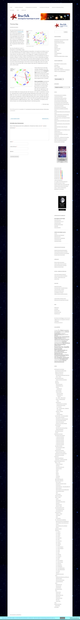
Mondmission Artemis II (58, 41)
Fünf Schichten (58, 390)
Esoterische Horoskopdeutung (60, 453)
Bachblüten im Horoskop (59, 189)
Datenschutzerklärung (59, 458)
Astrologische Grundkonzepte (60, 370)
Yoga (56, 590)
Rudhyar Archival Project (59, 266)
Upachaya (58, 477)
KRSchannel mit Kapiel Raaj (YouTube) (61, 300)
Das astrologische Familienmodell (60, 101)
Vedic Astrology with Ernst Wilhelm (60, 275)
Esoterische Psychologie (59, 455)
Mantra (55, 351)
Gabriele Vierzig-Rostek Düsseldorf (60, 250)
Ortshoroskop (46, 109)
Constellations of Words (58, 292)
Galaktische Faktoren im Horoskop (60, 138)
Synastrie (56, 360)
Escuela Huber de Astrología (59, 254)
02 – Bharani (58, 533)
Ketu (55, 344)
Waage (55, 51)
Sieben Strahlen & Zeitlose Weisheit (60, 294)
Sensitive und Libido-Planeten (61, 423)
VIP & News (12, 10)
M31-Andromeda (59, 350)
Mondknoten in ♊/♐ (58, 175)
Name (11, 141)
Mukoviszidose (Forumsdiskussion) (62, 489)
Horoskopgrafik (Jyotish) (59, 507)
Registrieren (56, 307)
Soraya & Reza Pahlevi (60, 491)
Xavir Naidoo (58, 494)
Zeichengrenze (59, 362)
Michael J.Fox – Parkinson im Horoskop (61, 137)
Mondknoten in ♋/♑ (58, 177)
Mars (58, 351)
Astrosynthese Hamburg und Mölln (61, 251)
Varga (56, 583)
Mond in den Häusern (60, 421)
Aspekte (57, 387)
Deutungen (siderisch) (59, 480)
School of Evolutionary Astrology (60, 265)
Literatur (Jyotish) (58, 528)
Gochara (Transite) (58, 495)
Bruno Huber (58, 482)
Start (11, 7)
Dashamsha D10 (57, 236)
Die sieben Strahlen (58, 446)
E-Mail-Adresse (13, 146)
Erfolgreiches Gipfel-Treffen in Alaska (61, 56)
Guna (57, 516)
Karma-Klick (66, 343)
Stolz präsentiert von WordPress (15, 614)
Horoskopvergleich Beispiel (61, 420)
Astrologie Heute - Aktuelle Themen (61, 288)
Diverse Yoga (58, 592)
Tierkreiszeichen (60, 414)
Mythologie (64, 352)
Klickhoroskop (61, 344)
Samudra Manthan (59, 581)
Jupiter (64, 341)
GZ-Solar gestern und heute (59, 141)
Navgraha (58, 503)
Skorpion (56, 47)
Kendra (57, 470)
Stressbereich (64, 359)
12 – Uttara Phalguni (59, 548)
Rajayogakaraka (59, 504)
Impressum (24, 10)
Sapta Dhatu (56, 356)
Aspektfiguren (59, 388)
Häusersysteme (59, 468)
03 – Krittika (58, 534)
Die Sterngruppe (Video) (60, 447)
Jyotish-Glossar (58, 512)
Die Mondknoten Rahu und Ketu (60, 98)
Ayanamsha (58, 515)
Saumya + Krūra (59, 506)
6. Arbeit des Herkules (60, 444)
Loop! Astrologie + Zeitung (59, 289)
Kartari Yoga (58, 593)
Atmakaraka (57, 331)
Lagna (57, 471)
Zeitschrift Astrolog (57, 286)
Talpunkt (59, 396)
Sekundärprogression (59, 431)
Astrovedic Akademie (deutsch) (60, 274)
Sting (57, 492)
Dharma (56, 335)
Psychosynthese (59, 355)
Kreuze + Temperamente (60, 399)
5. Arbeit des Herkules (60, 443)
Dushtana (58, 465)
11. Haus (60, 330)
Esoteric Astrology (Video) (60, 452)
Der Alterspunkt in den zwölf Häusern (61, 102)
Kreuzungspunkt (57, 227)
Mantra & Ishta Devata (60, 580)
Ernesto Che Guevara (58, 132)
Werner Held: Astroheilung (59, 262)
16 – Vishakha (58, 554)
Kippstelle (56, 226)
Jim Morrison (58, 485)
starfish (55, 68)
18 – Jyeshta (58, 557)
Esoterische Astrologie (44, 7)
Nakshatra (57, 530)
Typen (58, 400)
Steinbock (56, 45)
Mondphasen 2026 (57, 169)
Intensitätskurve (60, 394)
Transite (60, 360)
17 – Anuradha (58, 556)
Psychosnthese (58, 424)
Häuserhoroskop (57, 223)
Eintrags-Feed (56, 310)
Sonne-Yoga (58, 601)
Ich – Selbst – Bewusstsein (61, 397)
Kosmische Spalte (61, 346)
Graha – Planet (58, 497)
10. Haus (56, 330)
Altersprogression (59, 384)
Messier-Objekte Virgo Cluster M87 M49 (61, 184)
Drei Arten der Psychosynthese (61, 427)
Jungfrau (56, 54)
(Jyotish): (64, 232)
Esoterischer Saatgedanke (61, 336)
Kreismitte (58, 348)
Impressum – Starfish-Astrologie (61, 459)
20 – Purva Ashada (59, 560)
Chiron (55, 110)
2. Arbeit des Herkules (60, 438)
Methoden (57, 382)
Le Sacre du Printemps (58, 96)
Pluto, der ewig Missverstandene (60, 140)
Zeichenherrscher (57, 220)
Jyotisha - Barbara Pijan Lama (59, 277)
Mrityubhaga (58, 500)
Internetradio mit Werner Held (60, 298)
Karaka (55, 233)
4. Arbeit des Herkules (60, 441)
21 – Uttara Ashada (59, 562)
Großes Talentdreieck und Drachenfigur (61, 114)
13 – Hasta (58, 549)
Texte (56, 575)
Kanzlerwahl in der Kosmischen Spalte (61, 39)
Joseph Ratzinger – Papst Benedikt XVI (63, 486)
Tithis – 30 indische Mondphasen (60, 116)
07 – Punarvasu (59, 540)
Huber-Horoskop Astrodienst (61, 379)
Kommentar (13, 127)
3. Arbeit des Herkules (60, 440)
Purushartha (58, 518)
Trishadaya (58, 476)
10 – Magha (58, 545)
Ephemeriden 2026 (57, 168)
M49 (66, 350)
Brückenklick (62, 331)
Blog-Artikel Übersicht (59, 479)
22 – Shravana (58, 563)
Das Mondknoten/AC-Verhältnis (60, 95)
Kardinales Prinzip (58, 343)
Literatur (56, 381)
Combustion (63, 333)
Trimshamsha (58, 587)
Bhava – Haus (57, 462)
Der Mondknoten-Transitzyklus (60, 107)
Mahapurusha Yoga (59, 595)
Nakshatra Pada (57, 48)
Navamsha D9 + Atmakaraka (59, 238)
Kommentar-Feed (57, 312)
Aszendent (66, 330)
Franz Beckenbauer (58, 53)
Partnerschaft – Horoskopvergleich (61, 415)
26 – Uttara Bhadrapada (60, 569)
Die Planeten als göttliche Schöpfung (61, 108)
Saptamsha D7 (62, 356)
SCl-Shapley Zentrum (61, 357)
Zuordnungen (58, 449)
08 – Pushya (58, 542)
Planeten (58, 412)
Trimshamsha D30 (57, 239)
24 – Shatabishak (59, 566)
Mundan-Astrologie (39, 109)
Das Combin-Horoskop (60, 417)
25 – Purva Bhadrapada (60, 568)
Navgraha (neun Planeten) (59, 235)
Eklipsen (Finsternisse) (59, 372)
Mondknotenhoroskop (58, 224)
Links (18, 10)
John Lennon (56, 50)
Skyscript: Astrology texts (59, 291)
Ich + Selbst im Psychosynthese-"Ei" (60, 181)
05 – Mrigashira (59, 537)
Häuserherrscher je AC (60, 467)
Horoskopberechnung (59, 378)
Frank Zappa (56, 135)
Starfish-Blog (57, 605)
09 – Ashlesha (58, 543)
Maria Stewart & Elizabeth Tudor (60, 99)
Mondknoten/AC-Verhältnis (62, 403)
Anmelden (56, 309)
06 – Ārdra (58, 539)
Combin (57, 333)
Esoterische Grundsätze (59, 450)
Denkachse (66, 334)
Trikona (57, 474)
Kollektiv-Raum (57, 345)
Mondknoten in (57, 174)
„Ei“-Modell (58, 426)
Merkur (62, 351)
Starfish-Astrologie (19, 7)
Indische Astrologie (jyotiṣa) (58, 7)
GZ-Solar (67, 339)
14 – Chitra (58, 551)
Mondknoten (58, 402)
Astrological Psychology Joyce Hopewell (61, 253)
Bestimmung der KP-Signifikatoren (62, 521)
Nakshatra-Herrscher (60, 574)
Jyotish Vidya (56, 278)
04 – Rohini (58, 536)
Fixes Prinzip (58, 338)
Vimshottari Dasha (57, 241)
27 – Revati (58, 571)
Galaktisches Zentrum (59, 339)
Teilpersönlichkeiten (59, 429)
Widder (58, 66)
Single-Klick (56, 359)
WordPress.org (57, 313)
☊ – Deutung (59, 406)
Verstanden (62, 618)
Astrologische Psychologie (31, 7)
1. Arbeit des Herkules (60, 437)
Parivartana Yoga (59, 598)
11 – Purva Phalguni (59, 546)
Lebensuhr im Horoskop (58, 105)
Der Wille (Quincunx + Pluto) (59, 183)
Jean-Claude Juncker (15, 118)
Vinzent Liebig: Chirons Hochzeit (60, 263)
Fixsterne (64, 338)
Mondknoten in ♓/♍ (58, 171)
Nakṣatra (57, 572)
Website (11, 151)
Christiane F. (60, 68)
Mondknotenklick (58, 352)
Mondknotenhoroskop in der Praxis (61, 134)
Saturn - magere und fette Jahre (60, 187)
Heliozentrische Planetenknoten (61, 340)
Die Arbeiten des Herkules (60, 435)
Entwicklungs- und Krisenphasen (62, 418)
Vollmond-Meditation (58, 180)
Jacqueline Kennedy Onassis (61, 483)
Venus (64, 360)
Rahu (67, 355)
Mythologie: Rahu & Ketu (60, 501)
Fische (55, 44)
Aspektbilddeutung (59, 385)
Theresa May (20, 31)
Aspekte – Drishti (59, 513)
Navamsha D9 (45, 118)
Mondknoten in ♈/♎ (58, 172)
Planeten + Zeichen (59, 411)
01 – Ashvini (58, 531)
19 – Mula (57, 559)
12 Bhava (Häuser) (59, 464)
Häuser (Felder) (59, 391)
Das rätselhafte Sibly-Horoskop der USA (61, 104)
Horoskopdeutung (59, 510)
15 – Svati (57, 552)
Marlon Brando (59, 488)
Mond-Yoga (58, 596)
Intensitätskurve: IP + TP (58, 221)
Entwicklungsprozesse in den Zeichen (61, 186)
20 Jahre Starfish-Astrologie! (59, 42)
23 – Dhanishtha (59, 565)
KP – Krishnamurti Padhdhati (60, 519)
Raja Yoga (57, 599)
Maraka (57, 473)
